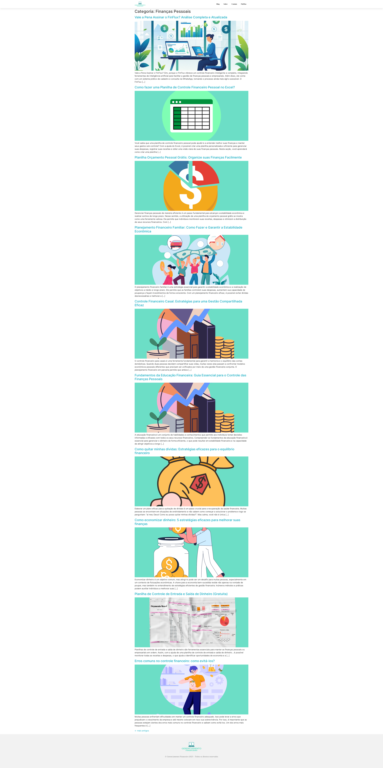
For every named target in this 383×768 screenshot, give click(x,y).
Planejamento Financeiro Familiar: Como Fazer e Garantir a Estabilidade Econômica (188, 229)
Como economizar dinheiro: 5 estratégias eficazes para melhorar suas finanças (187, 522)
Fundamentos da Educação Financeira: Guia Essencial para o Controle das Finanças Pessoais (190, 377)
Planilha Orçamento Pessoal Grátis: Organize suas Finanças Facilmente (188, 157)
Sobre (226, 4)
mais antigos (142, 730)
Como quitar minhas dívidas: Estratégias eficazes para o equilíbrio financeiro (184, 451)
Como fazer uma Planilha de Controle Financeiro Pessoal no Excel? (185, 87)
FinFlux (243, 4)
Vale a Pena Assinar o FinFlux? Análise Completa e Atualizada (181, 17)
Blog (218, 4)
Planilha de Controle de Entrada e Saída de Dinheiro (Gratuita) (181, 594)
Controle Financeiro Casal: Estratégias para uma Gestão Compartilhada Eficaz (188, 303)
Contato (234, 4)
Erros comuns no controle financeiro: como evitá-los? (175, 661)
